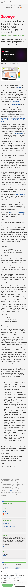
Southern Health (16, 104)
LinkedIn (17, 7)
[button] (14, 582)
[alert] (14, 578)
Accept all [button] (7, 585)
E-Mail (4, 557)
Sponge (15, 5)
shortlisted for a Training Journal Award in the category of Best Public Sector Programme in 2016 (13, 119)
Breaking (6, 567)
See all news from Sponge (9, 529)
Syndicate (18, 568)
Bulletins (6, 568)
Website (4, 555)
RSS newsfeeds (8, 514)
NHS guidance (19, 133)
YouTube (6, 513)
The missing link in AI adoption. (10, 526)
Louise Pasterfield (20, 194)
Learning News (8, 2)
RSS (21, 7)
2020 (20, 5)
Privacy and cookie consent (9, 578)
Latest (5, 565)
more (4, 546)
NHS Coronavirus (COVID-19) (16, 213)
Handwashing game (15, 101)
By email (18, 565)
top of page (23, 560)
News (12, 5)
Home (8, 5)
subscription (12, 490)
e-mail (13, 7)
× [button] (26, 570)
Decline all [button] (20, 585)
